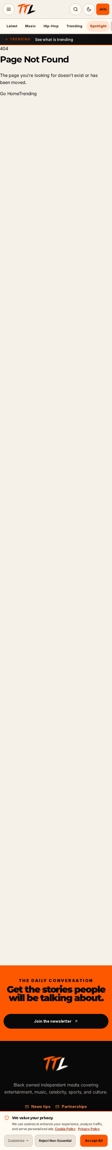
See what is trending (54, 39)
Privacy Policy (89, 1129)
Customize (16, 1141)
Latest (12, 26)
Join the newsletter (52, 1021)
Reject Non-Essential (55, 1141)
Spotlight (98, 26)
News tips (41, 1106)
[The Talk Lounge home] (26, 9)
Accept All (94, 1141)
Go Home (9, 93)
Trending (74, 26)
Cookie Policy (65, 1129)
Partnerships (74, 1106)
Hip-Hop (51, 26)
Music (30, 26)
